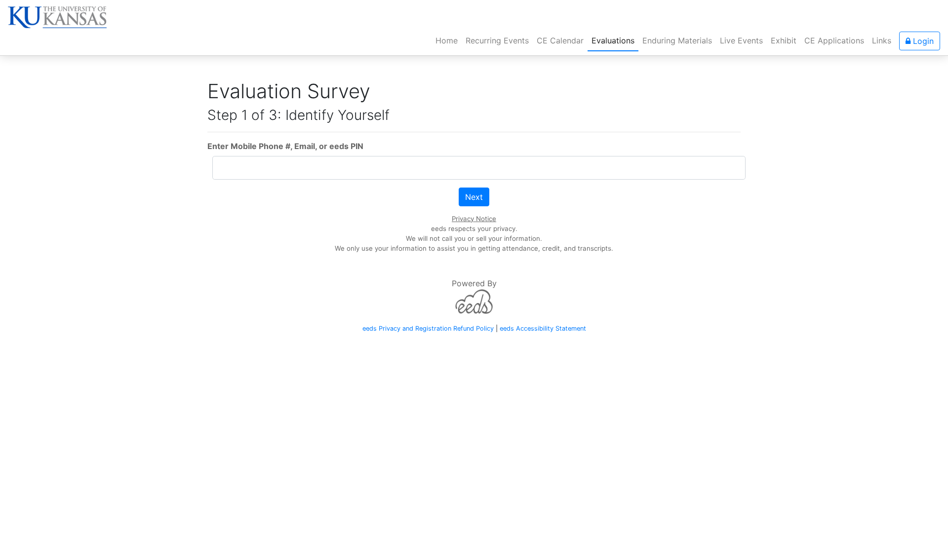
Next (474, 197)
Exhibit (783, 40)
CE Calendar (560, 40)
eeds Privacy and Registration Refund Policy (428, 328)
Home (448, 40)
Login (922, 41)
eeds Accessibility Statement (543, 328)
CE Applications (834, 40)
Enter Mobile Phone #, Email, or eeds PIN (285, 146)
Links (881, 40)
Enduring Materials (677, 40)
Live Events (741, 40)
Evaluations (613, 40)
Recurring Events (497, 40)
